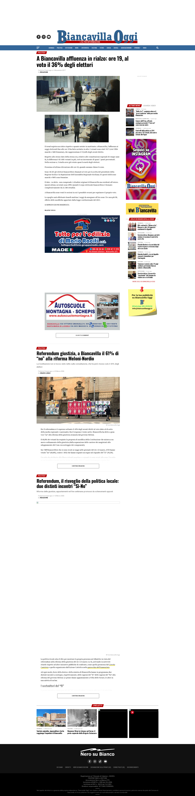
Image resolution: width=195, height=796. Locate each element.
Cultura (94, 48)
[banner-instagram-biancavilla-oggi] (141, 199)
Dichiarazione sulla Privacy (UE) (101, 767)
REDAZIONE (44, 72)
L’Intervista (85, 48)
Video (144, 48)
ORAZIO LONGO (45, 373)
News (76, 48)
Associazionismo (126, 48)
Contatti (68, 767)
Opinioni (137, 48)
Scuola (116, 48)
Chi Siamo (60, 767)
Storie (102, 48)
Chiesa (109, 48)
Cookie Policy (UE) (119, 767)
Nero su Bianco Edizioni (80, 767)
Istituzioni (68, 48)
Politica (59, 48)
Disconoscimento (132, 767)
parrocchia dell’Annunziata (98, 667)
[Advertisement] (97, 14)
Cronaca (51, 48)
